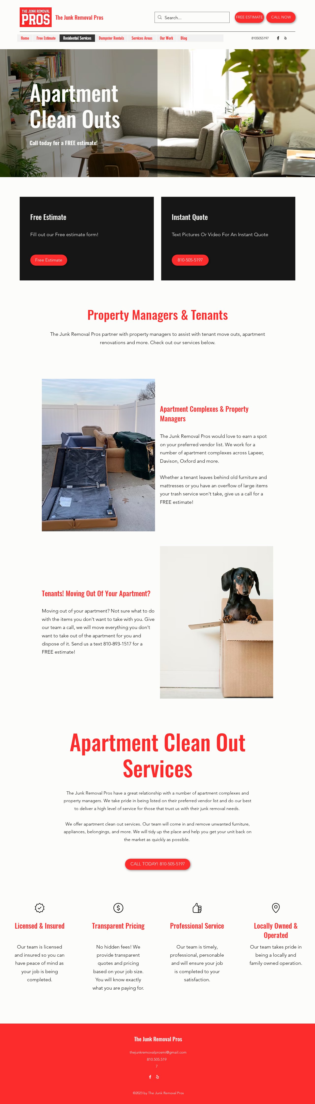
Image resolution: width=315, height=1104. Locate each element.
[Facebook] (278, 38)
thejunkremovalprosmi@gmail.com (158, 1052)
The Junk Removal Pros (79, 17)
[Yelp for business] (285, 38)
